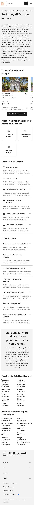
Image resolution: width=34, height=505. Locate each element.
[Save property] (26, 93)
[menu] (31, 3)
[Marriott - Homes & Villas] (2, 3)
